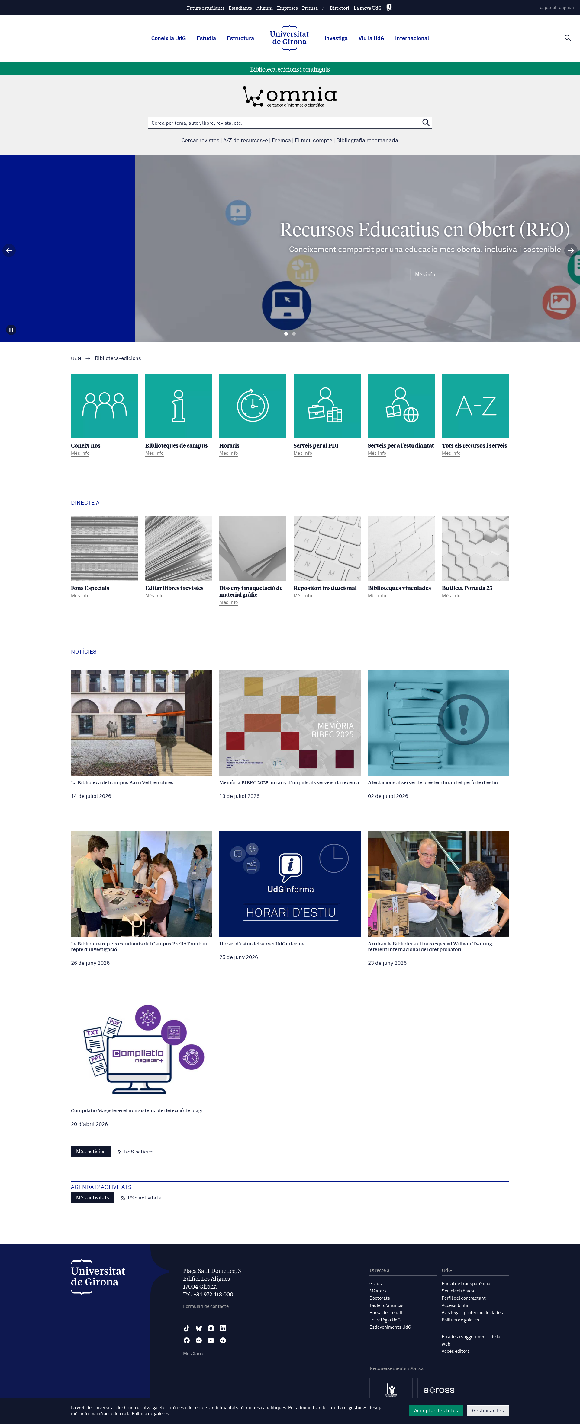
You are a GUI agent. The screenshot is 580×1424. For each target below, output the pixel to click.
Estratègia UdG (385, 1320)
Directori (339, 7)
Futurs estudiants (205, 7)
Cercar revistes (200, 140)
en (566, 7)
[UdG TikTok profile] (186, 1328)
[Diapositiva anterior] (9, 250)
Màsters (378, 1291)
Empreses (287, 7)
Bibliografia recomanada (367, 140)
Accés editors (456, 1351)
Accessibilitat (456, 1305)
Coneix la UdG (168, 38)
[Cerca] (568, 38)
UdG (76, 359)
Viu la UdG (371, 38)
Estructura (240, 38)
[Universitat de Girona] (98, 1278)
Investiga (336, 38)
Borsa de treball (385, 1313)
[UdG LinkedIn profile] (223, 1328)
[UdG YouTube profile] (210, 1340)
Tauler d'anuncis (386, 1305)
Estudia (206, 38)
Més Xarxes (195, 1354)
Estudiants (240, 7)
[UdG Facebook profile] (186, 1340)
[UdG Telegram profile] (223, 1340)
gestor (355, 1408)
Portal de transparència (466, 1284)
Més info (290, 274)
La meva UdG (368, 7)
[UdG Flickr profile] (198, 1340)
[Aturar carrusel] (11, 330)
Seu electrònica (458, 1291)
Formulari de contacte (206, 1306)
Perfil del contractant (464, 1298)
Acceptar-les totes (436, 1410)
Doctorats (379, 1298)
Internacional (412, 38)
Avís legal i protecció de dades (472, 1313)
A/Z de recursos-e (245, 140)
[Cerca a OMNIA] (426, 123)
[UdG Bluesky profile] (198, 1328)
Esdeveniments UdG (390, 1327)
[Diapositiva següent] (571, 250)
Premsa (310, 7)
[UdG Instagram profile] (210, 1328)
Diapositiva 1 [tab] (286, 334)
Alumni (264, 7)
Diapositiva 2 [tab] (294, 334)
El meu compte (313, 140)
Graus (375, 1284)
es (548, 7)
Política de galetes (460, 1320)
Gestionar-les (488, 1410)
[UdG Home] (289, 39)
